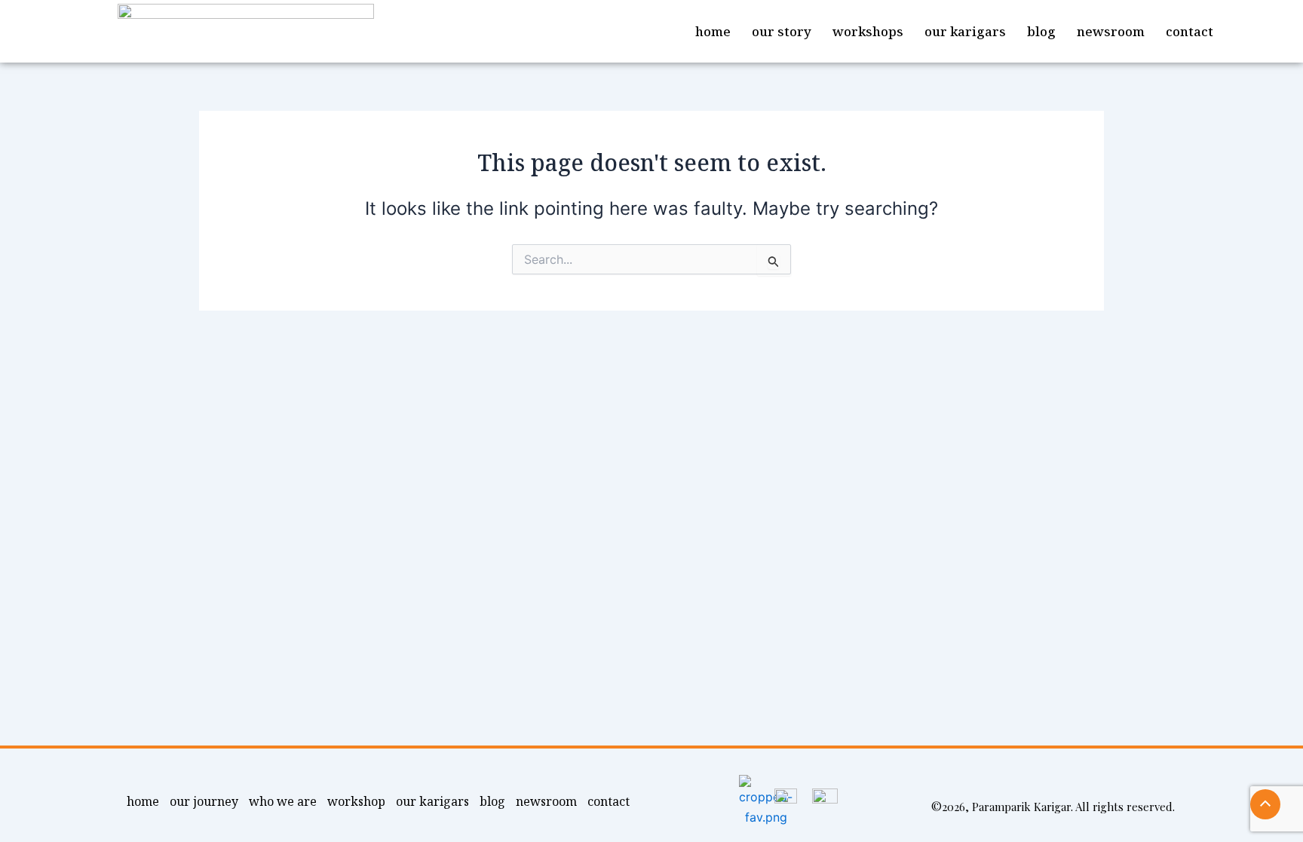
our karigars (965, 31)
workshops (867, 31)
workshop (356, 801)
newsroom (1111, 31)
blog (1041, 31)
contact (1189, 31)
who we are (283, 801)
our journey (204, 801)
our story (781, 31)
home (713, 31)
